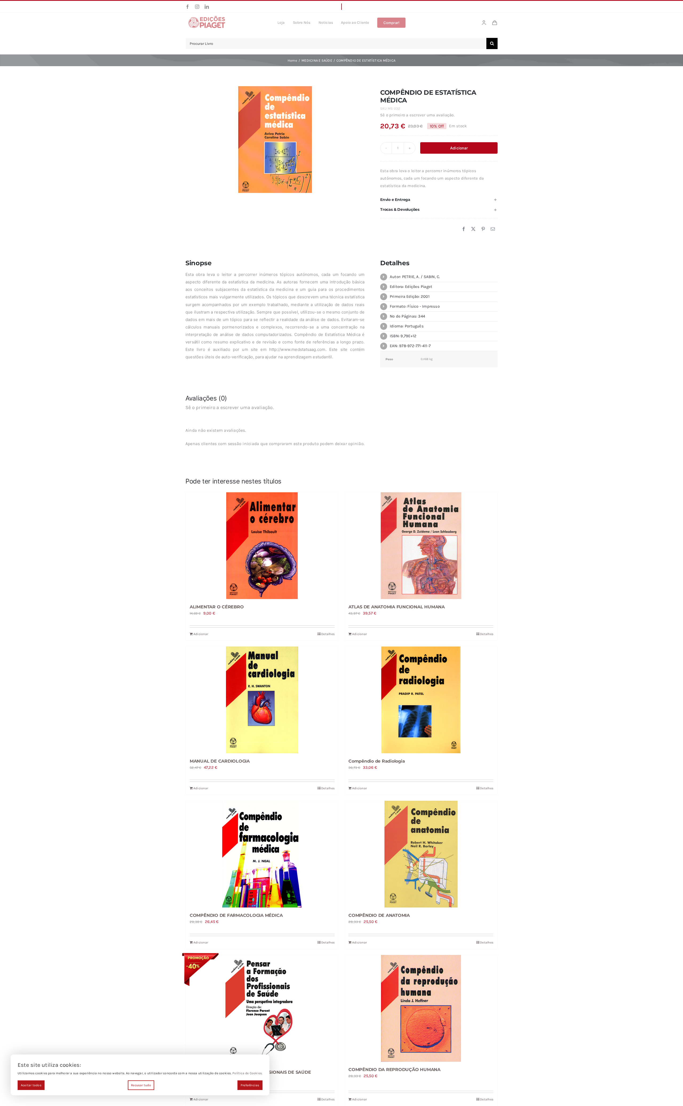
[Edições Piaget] (206, 17)
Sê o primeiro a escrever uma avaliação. (417, 115)
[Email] (493, 229)
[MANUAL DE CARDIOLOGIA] (262, 700)
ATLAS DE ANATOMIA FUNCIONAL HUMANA (396, 606)
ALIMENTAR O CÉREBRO (217, 606)
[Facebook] (463, 229)
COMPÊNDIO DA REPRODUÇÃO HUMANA (394, 1069)
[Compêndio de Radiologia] (420, 700)
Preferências (250, 1085)
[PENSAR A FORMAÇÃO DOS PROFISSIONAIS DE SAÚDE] (262, 1009)
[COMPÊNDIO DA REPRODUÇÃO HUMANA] (420, 1008)
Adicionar (459, 148)
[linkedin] (207, 7)
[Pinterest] (483, 229)
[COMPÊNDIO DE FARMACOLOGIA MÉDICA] (262, 854)
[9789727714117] (275, 139)
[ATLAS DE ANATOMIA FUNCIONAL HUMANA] (420, 545)
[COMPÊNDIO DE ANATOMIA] (420, 854)
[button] (439, 200)
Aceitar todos (31, 1085)
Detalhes (328, 634)
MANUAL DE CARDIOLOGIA (220, 761)
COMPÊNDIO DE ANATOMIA (379, 915)
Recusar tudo (141, 1085)
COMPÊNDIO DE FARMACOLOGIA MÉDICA (236, 915)
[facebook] (187, 7)
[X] (473, 229)
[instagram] (197, 7)
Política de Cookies (247, 1073)
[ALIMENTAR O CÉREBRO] (262, 545)
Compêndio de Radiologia (376, 761)
